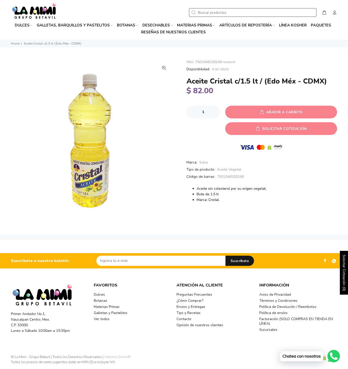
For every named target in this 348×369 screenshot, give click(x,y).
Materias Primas (106, 306)
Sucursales (268, 329)
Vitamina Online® (117, 357)
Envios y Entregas (191, 306)
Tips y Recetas (188, 312)
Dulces (99, 294)
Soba (203, 162)
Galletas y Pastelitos (110, 312)
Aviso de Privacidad (275, 294)
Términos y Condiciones (278, 300)
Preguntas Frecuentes (194, 294)
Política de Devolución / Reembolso (287, 306)
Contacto (184, 319)
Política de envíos (273, 312)
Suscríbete (240, 261)
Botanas (100, 300)
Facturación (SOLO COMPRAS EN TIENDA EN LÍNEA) (296, 321)
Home (15, 44)
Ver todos (102, 319)
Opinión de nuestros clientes (200, 325)
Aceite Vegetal (229, 169)
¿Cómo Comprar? (190, 300)
